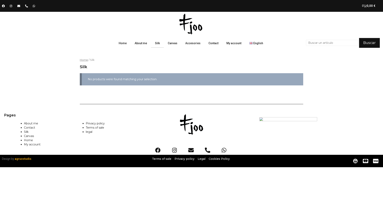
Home (123, 43)
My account (233, 43)
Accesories (192, 43)
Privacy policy (95, 123)
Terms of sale (95, 127)
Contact (213, 43)
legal (89, 132)
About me (141, 43)
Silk (157, 43)
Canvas (172, 43)
